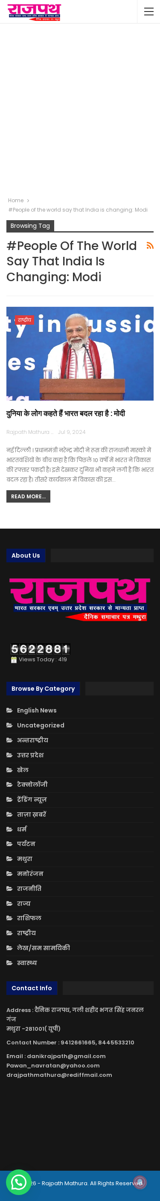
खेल (23, 770)
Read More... (28, 496)
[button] (19, 1182)
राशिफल (29, 918)
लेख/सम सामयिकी (43, 948)
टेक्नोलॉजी (32, 784)
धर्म (21, 829)
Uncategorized (40, 725)
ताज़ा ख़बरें (31, 814)
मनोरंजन (30, 873)
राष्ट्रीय (24, 320)
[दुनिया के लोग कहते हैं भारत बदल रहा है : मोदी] (80, 354)
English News (37, 710)
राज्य (24, 903)
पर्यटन (26, 844)
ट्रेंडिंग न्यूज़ (32, 799)
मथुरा (24, 859)
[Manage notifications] (140, 1182)
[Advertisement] (80, 110)
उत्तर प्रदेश (30, 755)
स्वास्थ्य (27, 963)
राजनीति (29, 888)
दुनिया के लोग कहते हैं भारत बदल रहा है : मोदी (65, 413)
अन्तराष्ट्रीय (32, 740)
